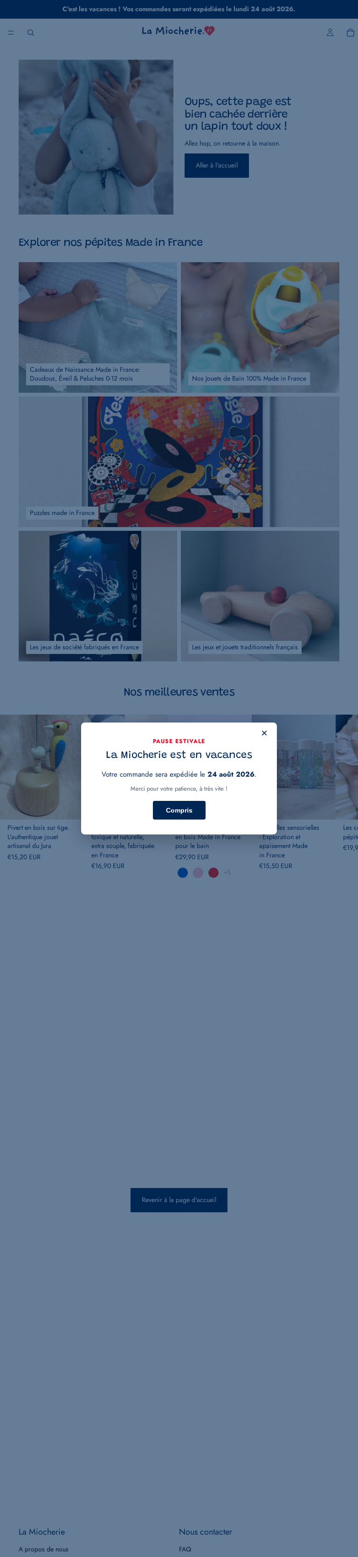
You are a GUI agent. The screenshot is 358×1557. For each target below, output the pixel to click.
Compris (179, 810)
